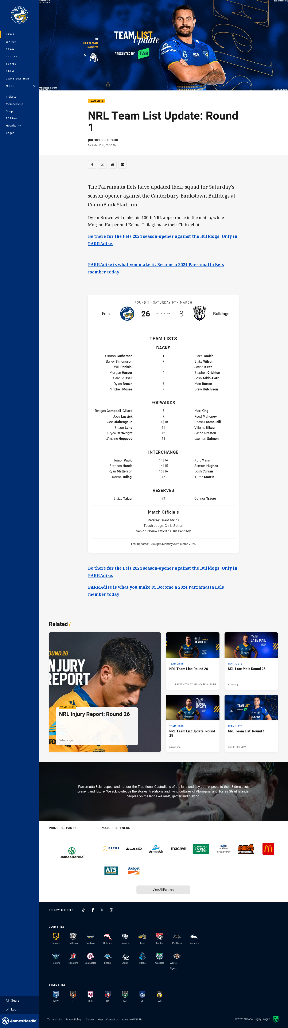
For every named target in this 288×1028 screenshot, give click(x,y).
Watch (11, 41)
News (10, 34)
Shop (9, 111)
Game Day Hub (18, 78)
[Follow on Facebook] (92, 910)
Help (100, 1019)
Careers (90, 1019)
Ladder (12, 56)
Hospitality (13, 125)
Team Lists (96, 101)
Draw (10, 49)
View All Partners (163, 890)
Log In (15, 1009)
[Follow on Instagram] (111, 910)
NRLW (10, 71)
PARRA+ (11, 118)
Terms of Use (54, 1019)
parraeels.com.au (103, 139)
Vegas (10, 133)
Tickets (11, 96)
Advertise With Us (132, 1019)
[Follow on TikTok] (83, 910)
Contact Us (112, 1019)
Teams (11, 63)
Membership (14, 104)
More (10, 85)
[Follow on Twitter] (102, 910)
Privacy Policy (73, 1019)
